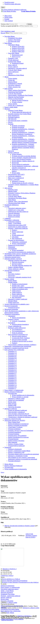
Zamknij (3, 602)
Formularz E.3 (12, 366)
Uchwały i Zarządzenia (19, 321)
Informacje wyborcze (18, 181)
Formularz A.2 (12, 353)
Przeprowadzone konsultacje (20, 324)
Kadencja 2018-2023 (18, 46)
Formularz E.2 (12, 365)
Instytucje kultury (17, 264)
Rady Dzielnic (8, 88)
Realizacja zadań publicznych (17, 328)
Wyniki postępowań (18, 235)
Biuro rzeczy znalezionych (16, 178)
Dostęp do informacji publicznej (17, 410)
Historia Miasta (12, 82)
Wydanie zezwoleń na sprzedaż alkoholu (24, 156)
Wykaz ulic (11, 80)
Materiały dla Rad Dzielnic (16, 97)
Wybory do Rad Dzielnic (15, 98)
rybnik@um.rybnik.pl (7, 575)
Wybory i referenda (14, 179)
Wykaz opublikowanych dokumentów (23, 395)
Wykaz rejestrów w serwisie (20, 397)
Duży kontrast (8, 21)
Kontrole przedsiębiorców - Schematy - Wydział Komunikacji (23, 129)
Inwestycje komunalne (11, 306)
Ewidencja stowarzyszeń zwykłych (22, 341)
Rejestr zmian (8, 17)
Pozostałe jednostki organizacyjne (22, 265)
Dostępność (7, 447)
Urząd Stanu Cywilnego (15, 427)
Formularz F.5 (12, 381)
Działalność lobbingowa (11, 205)
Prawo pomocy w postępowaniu (13, 390)
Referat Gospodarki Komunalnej (17, 425)
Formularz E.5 (12, 370)
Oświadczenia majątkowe (12, 270)
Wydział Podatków (13, 434)
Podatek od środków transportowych (22, 287)
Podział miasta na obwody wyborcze (22, 183)
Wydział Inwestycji (13, 307)
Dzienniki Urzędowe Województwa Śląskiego (21, 193)
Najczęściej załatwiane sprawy (17, 208)
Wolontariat (11, 247)
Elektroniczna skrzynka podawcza (18, 211)
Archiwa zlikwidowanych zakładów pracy (16, 304)
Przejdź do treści (9, 2)
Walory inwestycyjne (14, 87)
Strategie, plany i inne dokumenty (18, 201)
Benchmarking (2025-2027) (16, 174)
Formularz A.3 (12, 355)
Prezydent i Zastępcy (14, 274)
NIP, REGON (12, 119)
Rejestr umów (16, 173)
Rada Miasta (8, 43)
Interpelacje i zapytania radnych (17, 68)
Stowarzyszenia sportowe (19, 336)
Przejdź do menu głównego (12, 4)
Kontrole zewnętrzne (18, 127)
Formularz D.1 (12, 361)
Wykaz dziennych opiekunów (20, 164)
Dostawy (14, 230)
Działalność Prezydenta (15, 38)
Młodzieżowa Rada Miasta (16, 75)
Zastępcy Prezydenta (14, 40)
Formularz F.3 (12, 378)
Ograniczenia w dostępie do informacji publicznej (22, 417)
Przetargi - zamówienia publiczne (18, 228)
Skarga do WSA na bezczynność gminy (20, 415)
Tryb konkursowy (17, 329)
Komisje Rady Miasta (14, 61)
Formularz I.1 (12, 388)
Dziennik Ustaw (13, 189)
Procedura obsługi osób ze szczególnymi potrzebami (23, 454)
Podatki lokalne (12, 282)
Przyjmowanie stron (14, 41)
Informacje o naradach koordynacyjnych (16, 348)
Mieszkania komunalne (11, 309)
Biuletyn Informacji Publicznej (13, 392)
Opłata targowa (16, 291)
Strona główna (8, 464)
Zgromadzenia (12, 248)
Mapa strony (8, 15)
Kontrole (10, 124)
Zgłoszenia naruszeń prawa (12, 257)
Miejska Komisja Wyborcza (20, 100)
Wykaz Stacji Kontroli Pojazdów (21, 159)
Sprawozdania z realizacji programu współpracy (22, 344)
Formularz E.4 (12, 368)
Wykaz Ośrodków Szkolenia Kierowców (24, 157)
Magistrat (7, 109)
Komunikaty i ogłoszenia (11, 220)
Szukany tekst (5, 24)
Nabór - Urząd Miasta (14, 223)
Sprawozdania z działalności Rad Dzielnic (20, 95)
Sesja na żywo (16, 56)
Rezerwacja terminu (14, 216)
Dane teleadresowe (13, 115)
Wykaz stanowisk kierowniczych (21, 112)
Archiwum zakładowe (14, 176)
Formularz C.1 (12, 360)
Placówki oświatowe (18, 262)
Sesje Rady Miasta (13, 53)
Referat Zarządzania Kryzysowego (18, 437)
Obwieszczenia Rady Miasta (16, 203)
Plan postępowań (17, 238)
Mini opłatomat (12, 442)
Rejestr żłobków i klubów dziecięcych (23, 161)
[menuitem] (21, 39)
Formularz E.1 (12, 363)
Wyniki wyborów (17, 102)
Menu (7, 33)
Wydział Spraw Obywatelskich (17, 435)
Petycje (10, 73)
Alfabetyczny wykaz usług (16, 210)
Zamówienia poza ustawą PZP (17, 225)
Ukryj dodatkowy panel (8, 31)
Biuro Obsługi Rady (14, 422)
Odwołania (15, 237)
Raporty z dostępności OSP (16, 452)
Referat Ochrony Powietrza (16, 440)
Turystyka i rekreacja (14, 85)
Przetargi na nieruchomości (16, 240)
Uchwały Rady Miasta (14, 70)
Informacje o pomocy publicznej (17, 299)
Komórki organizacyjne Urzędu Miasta (19, 114)
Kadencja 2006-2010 (18, 51)
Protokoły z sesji (13, 58)
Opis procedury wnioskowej (16, 412)
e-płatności (7, 218)
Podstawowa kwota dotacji (16, 245)
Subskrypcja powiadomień (16, 400)
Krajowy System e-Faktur (15, 444)
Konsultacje (11, 323)
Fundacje (14, 343)
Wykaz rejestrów (17, 154)
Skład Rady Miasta (13, 45)
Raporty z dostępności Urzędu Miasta (19, 451)
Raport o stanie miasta (10, 107)
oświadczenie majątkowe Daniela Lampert (22, 525)
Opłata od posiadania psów (20, 289)
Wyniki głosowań (13, 60)
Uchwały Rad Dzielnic (15, 93)
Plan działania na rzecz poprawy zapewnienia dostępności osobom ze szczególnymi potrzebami (22, 458)
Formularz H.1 (12, 387)
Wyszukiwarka (12, 393)
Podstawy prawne (13, 319)
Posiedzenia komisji (18, 63)
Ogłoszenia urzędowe (14, 221)
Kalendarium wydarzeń (15, 83)
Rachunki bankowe (14, 117)
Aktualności (11, 316)
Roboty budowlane (17, 232)
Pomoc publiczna (17, 294)
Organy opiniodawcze (14, 326)
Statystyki (11, 151)
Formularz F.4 (12, 380)
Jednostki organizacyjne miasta (17, 260)
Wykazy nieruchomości (19, 243)
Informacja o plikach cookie (16, 398)
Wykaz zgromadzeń (18, 250)
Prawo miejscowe (13, 72)
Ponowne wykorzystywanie (12, 419)
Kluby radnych (12, 65)
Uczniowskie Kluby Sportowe (21, 338)
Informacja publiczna (10, 408)
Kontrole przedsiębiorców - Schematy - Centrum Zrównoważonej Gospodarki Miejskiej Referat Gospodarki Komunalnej (24, 140)
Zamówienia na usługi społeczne (17, 226)
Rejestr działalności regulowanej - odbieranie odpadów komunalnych (25, 167)
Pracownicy (11, 275)
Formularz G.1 (12, 385)
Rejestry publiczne (13, 152)
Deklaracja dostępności (15, 449)
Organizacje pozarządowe (12, 314)
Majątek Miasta (12, 301)
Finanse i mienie (9, 279)
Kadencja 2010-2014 (18, 50)
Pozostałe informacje (14, 461)
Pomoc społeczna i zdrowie (16, 269)
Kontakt (6, 19)
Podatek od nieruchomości (19, 284)
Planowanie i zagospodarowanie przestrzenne (17, 346)
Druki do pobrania (17, 333)
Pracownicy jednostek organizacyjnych (19, 277)
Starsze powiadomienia (18, 317)
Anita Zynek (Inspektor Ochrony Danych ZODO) (31, 535)
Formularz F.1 (12, 375)
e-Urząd (6, 206)
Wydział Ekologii (13, 439)
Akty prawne (8, 188)
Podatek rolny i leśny (18, 285)
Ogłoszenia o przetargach (19, 242)
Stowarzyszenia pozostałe (19, 339)
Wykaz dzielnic (12, 78)
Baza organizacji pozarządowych (18, 334)
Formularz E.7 (12, 373)
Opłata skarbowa (17, 292)
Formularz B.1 (12, 356)
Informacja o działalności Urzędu (18, 456)
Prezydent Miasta (9, 36)
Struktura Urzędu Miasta (15, 110)
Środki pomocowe (13, 302)
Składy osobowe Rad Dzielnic (17, 90)
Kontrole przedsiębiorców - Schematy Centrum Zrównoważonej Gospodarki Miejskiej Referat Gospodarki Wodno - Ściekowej (23, 146)
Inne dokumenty (16, 297)
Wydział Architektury (14, 429)
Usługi (14, 233)
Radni (10, 272)
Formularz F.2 (12, 376)
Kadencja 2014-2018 (18, 48)
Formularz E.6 (12, 371)
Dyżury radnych (13, 66)
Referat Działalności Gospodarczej (18, 424)
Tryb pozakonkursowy (18, 331)
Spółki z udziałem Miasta (15, 267)
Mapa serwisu (12, 403)
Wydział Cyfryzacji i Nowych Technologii (20, 430)
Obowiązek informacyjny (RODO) (14, 420)
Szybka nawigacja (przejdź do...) (10, 26)
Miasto (6, 77)
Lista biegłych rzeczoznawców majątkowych (21, 252)
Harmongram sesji (17, 55)
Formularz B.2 (12, 358)
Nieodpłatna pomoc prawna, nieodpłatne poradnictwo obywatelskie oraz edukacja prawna (20, 254)
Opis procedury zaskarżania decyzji (18, 413)
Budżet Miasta (12, 280)
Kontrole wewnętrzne (18, 125)
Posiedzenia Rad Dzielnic (15, 92)
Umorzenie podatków (18, 296)
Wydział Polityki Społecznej (16, 445)
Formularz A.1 (12, 351)
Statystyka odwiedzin (14, 407)
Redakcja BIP (12, 405)
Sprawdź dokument (14, 213)
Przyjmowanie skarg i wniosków (17, 120)
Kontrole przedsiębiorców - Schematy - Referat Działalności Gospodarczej (23, 133)
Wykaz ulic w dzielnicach (15, 105)
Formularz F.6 (12, 383)
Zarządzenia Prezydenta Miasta (17, 198)
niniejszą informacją (7, 620)
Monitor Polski (12, 191)
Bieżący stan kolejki (14, 215)
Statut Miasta (12, 200)
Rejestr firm (15, 162)
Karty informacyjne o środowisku (14, 349)
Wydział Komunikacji (14, 432)
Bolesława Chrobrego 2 (10, 569)
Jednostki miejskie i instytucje (13, 259)
